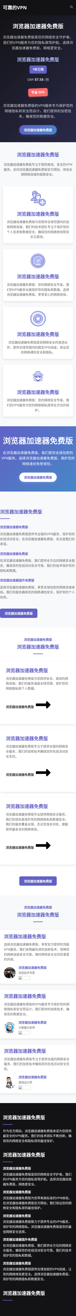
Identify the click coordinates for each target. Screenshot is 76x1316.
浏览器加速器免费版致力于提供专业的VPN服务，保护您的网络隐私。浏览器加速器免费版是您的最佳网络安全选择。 (37, 1227)
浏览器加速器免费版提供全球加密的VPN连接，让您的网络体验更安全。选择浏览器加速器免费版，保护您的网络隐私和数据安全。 (37, 1274)
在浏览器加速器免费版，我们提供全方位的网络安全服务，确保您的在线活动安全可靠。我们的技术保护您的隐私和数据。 (37, 1250)
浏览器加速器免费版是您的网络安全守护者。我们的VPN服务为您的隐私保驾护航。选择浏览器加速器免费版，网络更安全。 (37, 1179)
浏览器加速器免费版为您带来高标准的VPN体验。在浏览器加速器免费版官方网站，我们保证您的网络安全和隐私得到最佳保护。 (37, 1203)
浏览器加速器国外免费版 (20, 1239)
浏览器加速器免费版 (38, 130)
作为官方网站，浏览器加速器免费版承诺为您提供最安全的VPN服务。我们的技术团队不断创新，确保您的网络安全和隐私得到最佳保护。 (37, 1136)
